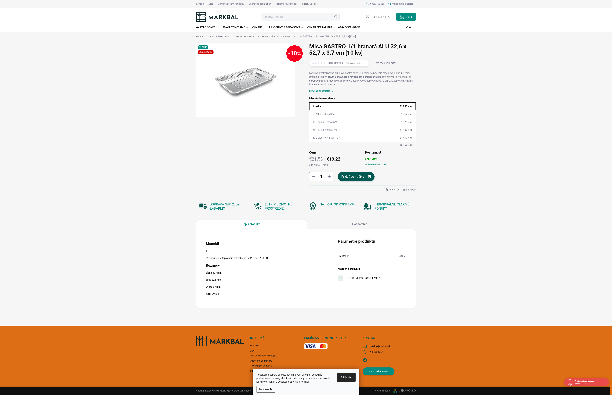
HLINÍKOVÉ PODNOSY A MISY (363, 278)
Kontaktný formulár (378, 371)
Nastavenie (265, 389)
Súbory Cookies (310, 4)
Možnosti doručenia (375, 164)
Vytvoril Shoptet (383, 390)
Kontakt (200, 4)
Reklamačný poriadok (286, 4)
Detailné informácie (319, 91)
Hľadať (335, 17)
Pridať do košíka (352, 177)
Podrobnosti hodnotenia (356, 63)
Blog (211, 4)
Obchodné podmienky (260, 4)
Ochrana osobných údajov (231, 4)
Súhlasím (346, 377)
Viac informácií (301, 381)
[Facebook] (365, 359)
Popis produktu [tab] (251, 224)
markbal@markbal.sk (379, 346)
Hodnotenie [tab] (359, 224)
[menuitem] (207, 27)
